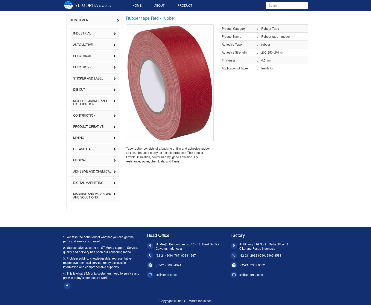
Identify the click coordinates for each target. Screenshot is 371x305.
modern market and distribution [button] (90, 102)
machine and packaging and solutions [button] (92, 195)
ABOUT (159, 5)
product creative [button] (88, 126)
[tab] (95, 20)
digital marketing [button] (88, 182)
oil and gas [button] (82, 149)
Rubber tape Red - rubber (150, 18)
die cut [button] (79, 89)
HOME (136, 5)
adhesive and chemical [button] (92, 171)
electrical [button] (82, 56)
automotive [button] (83, 44)
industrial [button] (82, 33)
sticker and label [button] (88, 78)
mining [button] (78, 137)
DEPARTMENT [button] (80, 20)
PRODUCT (185, 5)
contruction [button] (84, 115)
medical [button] (80, 160)
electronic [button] (83, 67)
